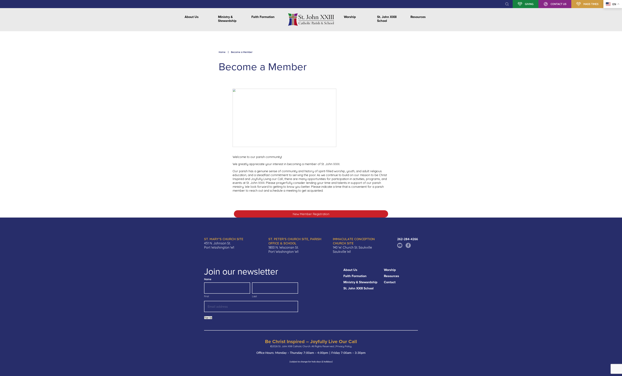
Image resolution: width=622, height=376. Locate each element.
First (206, 296)
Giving (529, 4)
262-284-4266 (407, 239)
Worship (350, 17)
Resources (418, 17)
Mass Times (591, 4)
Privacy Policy (343, 346)
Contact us (558, 4)
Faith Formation (263, 17)
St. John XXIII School (387, 19)
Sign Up (208, 317)
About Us (192, 17)
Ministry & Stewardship (227, 19)
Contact (390, 282)
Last (254, 296)
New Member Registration (311, 214)
